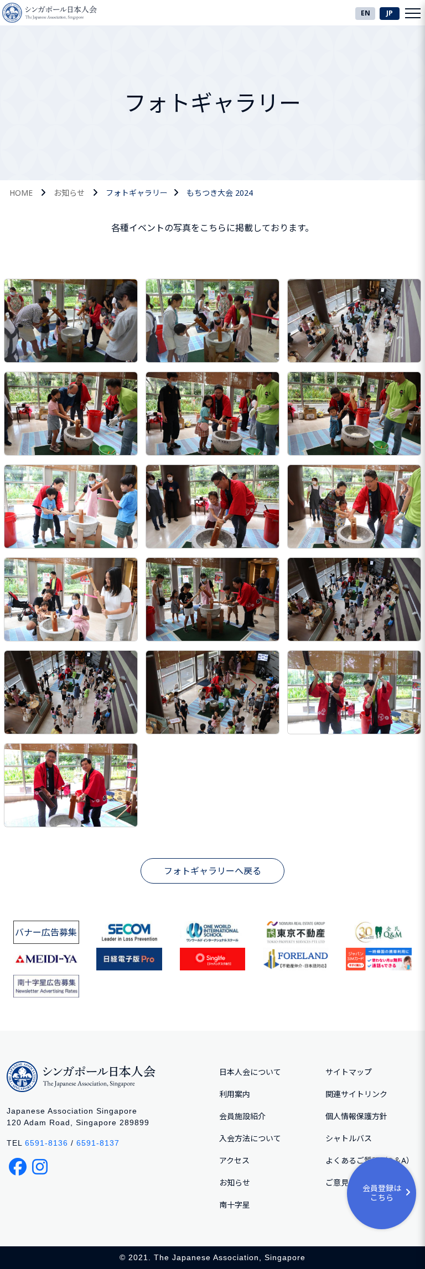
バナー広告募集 (46, 932)
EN (365, 13)
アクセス (234, 1160)
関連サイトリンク (356, 1094)
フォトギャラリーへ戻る (212, 871)
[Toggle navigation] (413, 12)
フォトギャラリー (137, 192)
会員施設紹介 (242, 1116)
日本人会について (250, 1072)
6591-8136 (46, 1143)
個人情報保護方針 (356, 1116)
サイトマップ (348, 1072)
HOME (21, 192)
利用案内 (234, 1094)
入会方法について (250, 1138)
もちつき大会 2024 (219, 192)
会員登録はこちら (381, 1193)
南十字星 (234, 1204)
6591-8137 (98, 1143)
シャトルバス (348, 1138)
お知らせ (69, 192)
